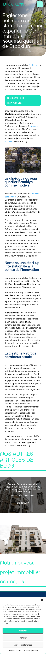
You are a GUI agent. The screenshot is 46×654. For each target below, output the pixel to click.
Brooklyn (9, 142)
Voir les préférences (23, 644)
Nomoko (34, 126)
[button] (42, 600)
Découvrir (23, 503)
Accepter (23, 630)
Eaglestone (34, 65)
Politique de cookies (14, 650)
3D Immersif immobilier (16, 100)
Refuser (23, 637)
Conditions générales (30, 650)
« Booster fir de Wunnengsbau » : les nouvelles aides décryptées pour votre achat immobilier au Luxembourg (23, 488)
